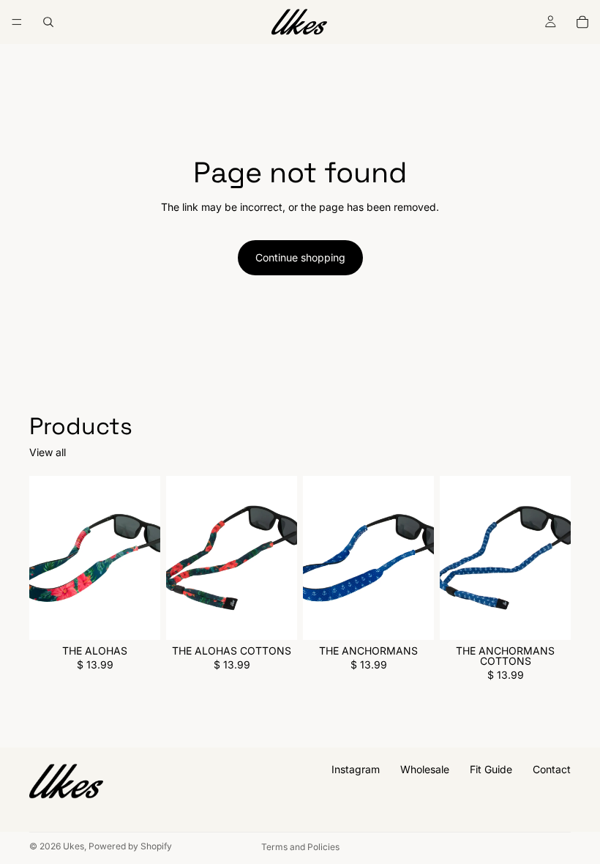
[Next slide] (144, 558)
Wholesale (424, 769)
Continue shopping (300, 257)
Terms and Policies (300, 846)
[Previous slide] (45, 558)
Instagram (355, 769)
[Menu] (17, 22)
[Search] (48, 22)
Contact (552, 769)
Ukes (73, 846)
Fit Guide (491, 769)
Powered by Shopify (130, 846)
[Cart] (582, 22)
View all (47, 452)
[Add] (137, 617)
